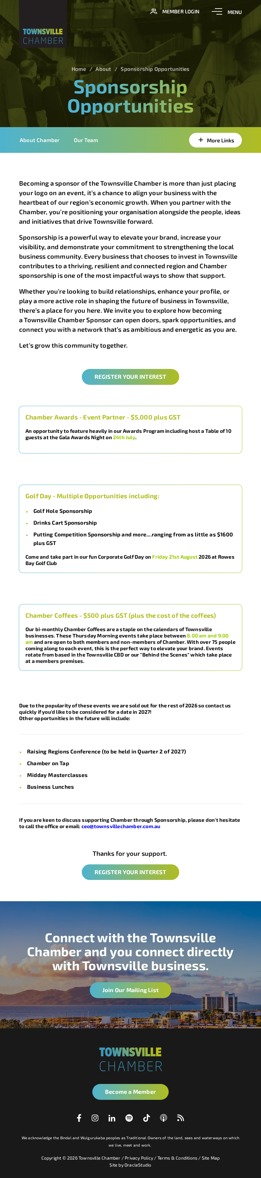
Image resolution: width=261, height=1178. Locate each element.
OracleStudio (137, 1165)
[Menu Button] (227, 11)
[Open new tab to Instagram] (94, 1119)
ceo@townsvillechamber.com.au (121, 826)
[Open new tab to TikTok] (146, 1119)
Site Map (211, 1158)
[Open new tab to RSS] (180, 1119)
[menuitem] (130, 140)
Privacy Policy (139, 1158)
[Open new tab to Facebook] (79, 1119)
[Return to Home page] (43, 24)
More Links (220, 140)
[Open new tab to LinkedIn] (112, 1119)
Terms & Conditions (178, 1158)
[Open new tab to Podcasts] (163, 1119)
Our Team (86, 140)
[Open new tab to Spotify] (129, 1119)
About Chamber (40, 140)
